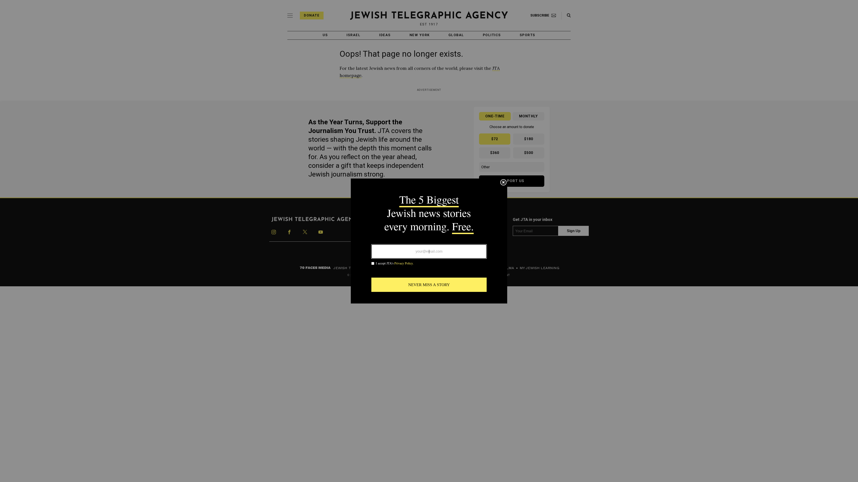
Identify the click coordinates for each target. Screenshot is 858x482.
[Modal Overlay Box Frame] (429, 241)
